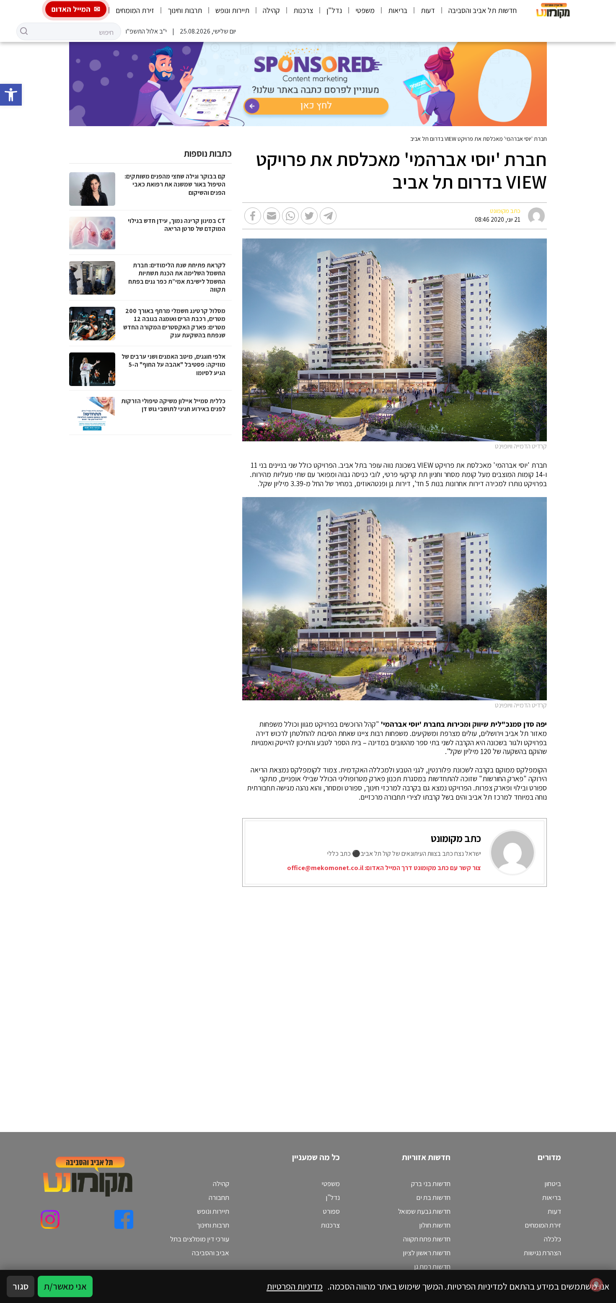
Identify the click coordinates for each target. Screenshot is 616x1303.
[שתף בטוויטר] (309, 215)
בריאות (397, 10)
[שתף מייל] (271, 215)
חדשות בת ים (433, 1197)
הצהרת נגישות (542, 1252)
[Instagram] (50, 1219)
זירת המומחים (135, 10)
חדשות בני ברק (430, 1183)
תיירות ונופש (232, 10)
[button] (11, 95)
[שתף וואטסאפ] (290, 215)
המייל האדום (71, 9)
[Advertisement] (374, 999)
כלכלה (552, 1238)
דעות (428, 10)
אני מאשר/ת (65, 1286)
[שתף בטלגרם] (328, 215)
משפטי (365, 10)
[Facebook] (123, 1219)
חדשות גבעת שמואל (424, 1211)
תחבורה (219, 1197)
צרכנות (303, 10)
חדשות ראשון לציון (426, 1252)
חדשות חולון (434, 1225)
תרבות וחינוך (185, 10)
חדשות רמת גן (432, 1266)
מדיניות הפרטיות (295, 1286)
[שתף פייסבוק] (252, 215)
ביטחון (552, 1183)
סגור (20, 1286)
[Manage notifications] (596, 1284)
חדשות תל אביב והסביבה (482, 10)
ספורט (331, 1211)
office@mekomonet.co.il (325, 867)
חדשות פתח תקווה (426, 1238)
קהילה (271, 10)
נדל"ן (334, 10)
